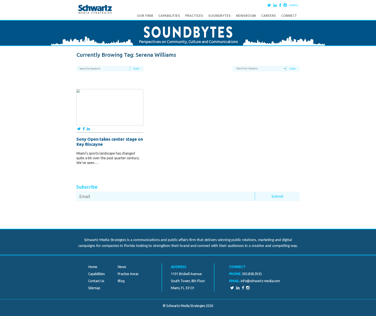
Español (293, 5)
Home (92, 267)
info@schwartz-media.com (260, 281)
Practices (194, 16)
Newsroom (246, 16)
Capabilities (169, 16)
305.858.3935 (252, 274)
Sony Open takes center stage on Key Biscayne (109, 142)
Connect (289, 16)
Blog (121, 281)
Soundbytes (219, 16)
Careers (268, 16)
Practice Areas (128, 274)
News (122, 267)
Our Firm (145, 16)
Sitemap (94, 288)
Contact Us (96, 281)
